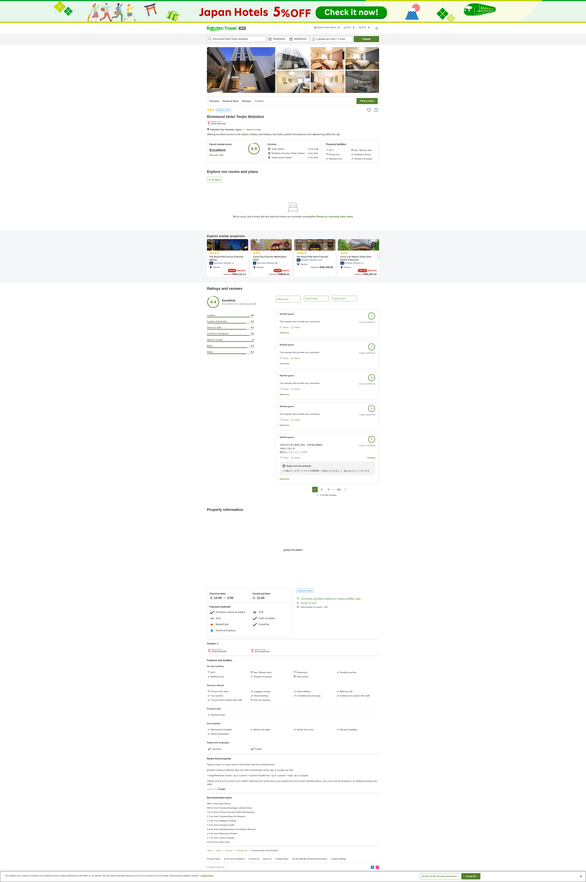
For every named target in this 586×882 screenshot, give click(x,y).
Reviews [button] (246, 101)
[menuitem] (327, 27)
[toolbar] (288, 39)
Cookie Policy (207, 876)
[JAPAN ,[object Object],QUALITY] (217, 123)
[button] (221, 28)
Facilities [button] (259, 101)
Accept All (471, 876)
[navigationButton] (308, 489)
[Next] (379, 256)
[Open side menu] (376, 28)
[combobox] (236, 39)
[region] (293, 876)
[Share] (376, 110)
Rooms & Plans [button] (231, 101)
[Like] (369, 110)
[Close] (581, 876)
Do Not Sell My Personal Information (439, 876)
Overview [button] (214, 101)
